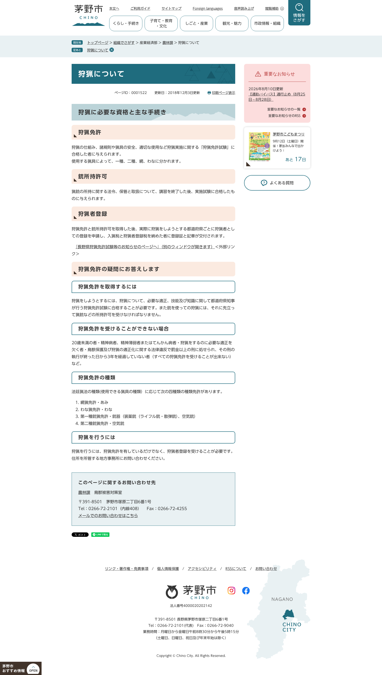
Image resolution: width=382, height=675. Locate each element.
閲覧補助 (272, 8)
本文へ (114, 8)
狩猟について (97, 50)
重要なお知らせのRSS (284, 115)
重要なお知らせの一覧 (283, 109)
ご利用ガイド (140, 8)
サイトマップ (171, 8)
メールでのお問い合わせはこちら (108, 516)
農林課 (167, 42)
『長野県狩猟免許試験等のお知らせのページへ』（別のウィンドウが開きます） (145, 247)
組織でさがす (124, 42)
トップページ (97, 42)
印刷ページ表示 (223, 92)
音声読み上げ (244, 8)
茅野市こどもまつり (289, 134)
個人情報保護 (168, 568)
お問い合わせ (266, 568)
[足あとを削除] (111, 50)
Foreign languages (208, 8)
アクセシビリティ (202, 568)
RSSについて (235, 568)
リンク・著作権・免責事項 (126, 568)
